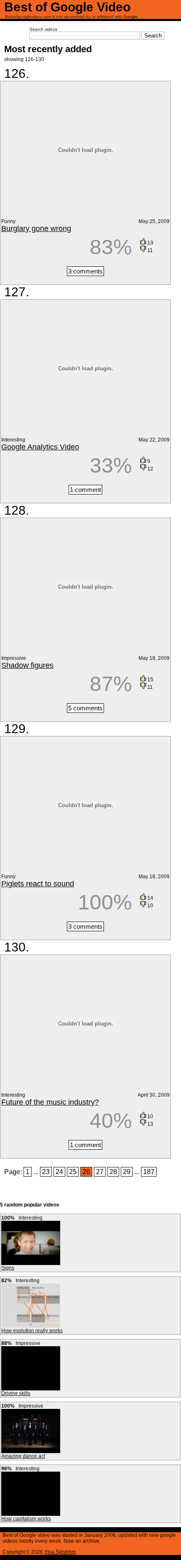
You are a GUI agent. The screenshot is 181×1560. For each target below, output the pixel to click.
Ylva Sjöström (60, 1552)
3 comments (85, 271)
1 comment (85, 489)
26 (86, 1171)
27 (100, 1171)
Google (130, 16)
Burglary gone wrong (36, 228)
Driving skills (15, 1393)
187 (148, 1171)
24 (59, 1171)
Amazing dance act (23, 1456)
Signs (7, 1268)
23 (46, 1171)
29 (126, 1171)
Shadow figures (27, 665)
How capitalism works (26, 1519)
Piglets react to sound (37, 884)
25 (73, 1171)
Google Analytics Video (40, 447)
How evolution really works (32, 1331)
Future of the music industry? (50, 1102)
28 (113, 1171)
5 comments (85, 708)
